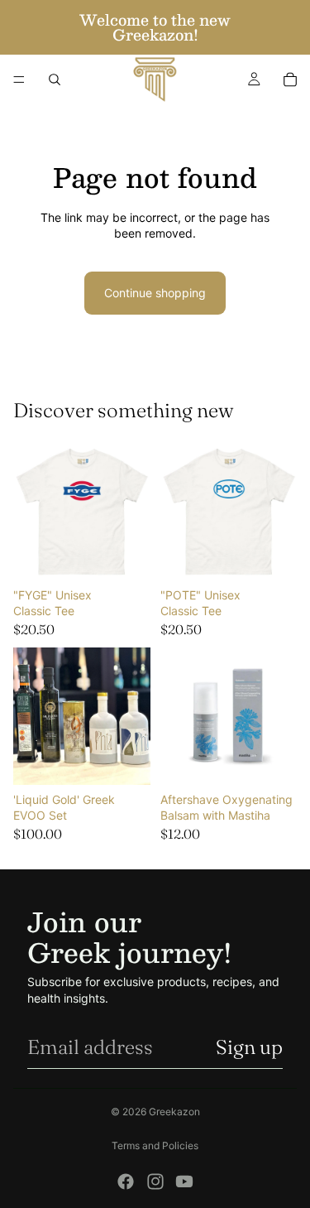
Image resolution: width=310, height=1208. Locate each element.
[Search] (54, 79)
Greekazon (174, 1111)
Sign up (249, 1047)
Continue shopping (155, 293)
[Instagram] (155, 1181)
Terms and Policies (155, 1145)
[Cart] (290, 79)
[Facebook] (126, 1181)
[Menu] (19, 79)
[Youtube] (184, 1181)
